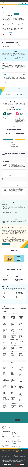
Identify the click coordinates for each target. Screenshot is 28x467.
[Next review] (25, 126)
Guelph (4, 398)
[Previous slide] (21, 266)
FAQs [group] (25, 38)
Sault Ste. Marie (21, 375)
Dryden (4, 386)
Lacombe (12, 322)
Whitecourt (20, 329)
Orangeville (13, 391)
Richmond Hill (21, 373)
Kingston (12, 368)
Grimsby (4, 397)
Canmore (4, 323)
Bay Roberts (5, 341)
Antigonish (5, 354)
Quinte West (20, 370)
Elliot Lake (5, 388)
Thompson (20, 335)
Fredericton (5, 349)
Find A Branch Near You (16, 428)
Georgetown (5, 394)
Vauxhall (20, 325)
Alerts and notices (4, 446)
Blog (3, 442)
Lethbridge (12, 324)
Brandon (4, 335)
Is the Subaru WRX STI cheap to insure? (6, 275)
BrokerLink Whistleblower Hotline (7, 451)
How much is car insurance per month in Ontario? (19, 280)
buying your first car (19, 236)
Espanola (4, 391)
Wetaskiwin (20, 328)
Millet (12, 328)
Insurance (3, 432)
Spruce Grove (21, 317)
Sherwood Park (21, 316)
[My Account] (22, 3)
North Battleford (13, 405)
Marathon (12, 375)
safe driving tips (11, 236)
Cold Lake (4, 328)
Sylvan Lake (20, 323)
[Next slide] (23, 266)
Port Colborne (21, 367)
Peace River (13, 331)
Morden (4, 337)
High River (12, 319)
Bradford (4, 369)
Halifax (12, 353)
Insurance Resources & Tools (6, 441)
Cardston (4, 324)
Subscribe (14, 443)
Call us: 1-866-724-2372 (17, 436)
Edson (4, 331)
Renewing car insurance (5, 230)
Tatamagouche (21, 355)
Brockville (4, 374)
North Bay (12, 387)
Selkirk (12, 336)
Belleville (4, 368)
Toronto (20, 392)
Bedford (4, 355)
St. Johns (20, 342)
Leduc (12, 323)
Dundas (4, 387)
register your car (8, 237)
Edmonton (4, 330)
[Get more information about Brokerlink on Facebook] (13, 446)
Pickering (20, 366)
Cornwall (4, 385)
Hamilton (12, 362)
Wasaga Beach (21, 395)
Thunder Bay (20, 389)
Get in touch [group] (18, 38)
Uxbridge (20, 393)
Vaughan (20, 394)
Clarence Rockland (6, 380)
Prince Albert (13, 406)
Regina (12, 407)
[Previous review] (23, 126)
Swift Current (21, 406)
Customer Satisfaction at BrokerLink (17, 451)
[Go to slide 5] (14, 126)
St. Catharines (21, 380)
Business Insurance (5, 430)
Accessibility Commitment (18, 450)
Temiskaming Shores (22, 387)
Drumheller (5, 329)
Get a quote (19, 94)
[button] (21, 0)
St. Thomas (20, 381)
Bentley (4, 318)
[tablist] (8, 71)
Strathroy (20, 383)
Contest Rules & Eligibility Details (6, 445)
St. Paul (20, 319)
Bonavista (4, 342)
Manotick (12, 374)
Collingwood (5, 384)
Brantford (4, 373)
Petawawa (20, 362)
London (12, 373)
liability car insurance (8, 77)
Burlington (5, 375)
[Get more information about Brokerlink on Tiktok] (19, 446)
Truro (19, 356)
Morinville (12, 329)
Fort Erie (4, 393)
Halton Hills (5, 400)
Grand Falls (12, 347)
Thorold (20, 388)
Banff (4, 316)
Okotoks (12, 330)
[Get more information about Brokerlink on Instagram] (17, 446)
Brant (4, 372)
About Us (3, 436)
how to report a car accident (20, 237)
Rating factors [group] (13, 38)
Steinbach (12, 337)
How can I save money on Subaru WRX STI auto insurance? (6, 279)
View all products (22, 286)
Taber (19, 324)
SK (15, 427)
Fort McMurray (13, 316)
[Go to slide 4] (13, 126)
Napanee (12, 381)
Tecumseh (20, 386)
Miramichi (12, 348)
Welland (20, 398)
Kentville (12, 354)
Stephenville (20, 343)
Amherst (4, 353)
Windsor (20, 400)
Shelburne (20, 377)
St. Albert (20, 318)
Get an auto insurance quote (15, 244)
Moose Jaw (5, 407)
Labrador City (21, 341)
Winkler (20, 337)
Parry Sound (13, 397)
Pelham (12, 398)
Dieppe (4, 348)
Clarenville (5, 343)
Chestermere (5, 325)
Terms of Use (4, 450)
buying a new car (19, 22)
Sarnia (20, 374)
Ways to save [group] (8, 38)
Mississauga (13, 380)
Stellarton (20, 353)
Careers (3, 437)
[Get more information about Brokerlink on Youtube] (16, 446)
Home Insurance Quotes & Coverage (6, 427)
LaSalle (12, 372)
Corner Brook (13, 341)
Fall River (4, 359)
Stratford (20, 382)
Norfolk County (13, 386)
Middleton (12, 356)
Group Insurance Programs (6, 431)
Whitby (20, 399)
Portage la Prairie (13, 335)
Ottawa (12, 394)
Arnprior (4, 363)
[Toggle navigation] (25, 3)
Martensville (5, 406)
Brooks (4, 319)
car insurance (4, 23)
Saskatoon (20, 405)
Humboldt (4, 405)
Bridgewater (5, 356)
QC (14, 427)
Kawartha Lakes (13, 366)
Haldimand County (6, 399)
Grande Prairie (13, 318)
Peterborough (21, 363)
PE (12, 427)
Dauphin (4, 336)
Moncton (12, 349)
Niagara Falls (13, 385)
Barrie (4, 366)
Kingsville (12, 369)
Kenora (12, 367)
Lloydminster (13, 325)
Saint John (20, 347)
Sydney (20, 354)
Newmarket (12, 384)
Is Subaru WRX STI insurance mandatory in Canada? (18, 275)
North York (12, 388)
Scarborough (21, 376)
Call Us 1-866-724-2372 (7, 244)
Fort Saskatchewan (14, 317)
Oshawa (12, 393)
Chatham (4, 378)
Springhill (12, 359)
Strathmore (20, 322)
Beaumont (4, 317)
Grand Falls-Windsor (14, 343)
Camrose (4, 322)
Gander (12, 342)
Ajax (4, 362)
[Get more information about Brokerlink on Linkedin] (14, 446)
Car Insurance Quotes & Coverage (5, 426)
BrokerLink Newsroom (5, 440)
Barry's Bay (5, 367)
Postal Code (5, 12)
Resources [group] (22, 38)
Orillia (12, 392)
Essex (4, 392)
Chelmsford (5, 379)
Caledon (4, 381)
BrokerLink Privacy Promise (10, 450)
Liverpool (12, 355)
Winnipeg (20, 336)
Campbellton (5, 347)
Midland (12, 378)
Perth (12, 400)
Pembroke (12, 399)
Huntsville (12, 363)
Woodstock (20, 401)
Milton (12, 379)
